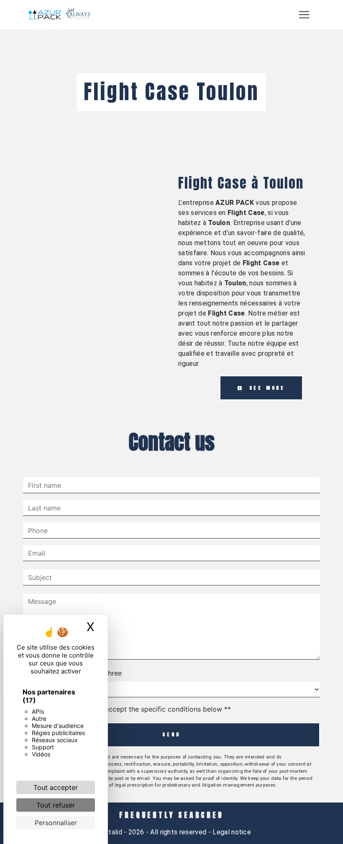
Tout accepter (55, 787)
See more (265, 387)
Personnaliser (56, 822)
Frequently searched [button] (171, 815)
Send (171, 734)
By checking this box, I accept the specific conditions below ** (131, 709)
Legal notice (231, 832)
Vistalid (110, 832)
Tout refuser (55, 805)
